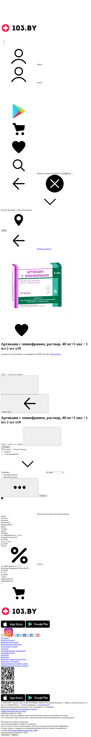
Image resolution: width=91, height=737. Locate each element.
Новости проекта (8, 640)
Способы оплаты (8, 653)
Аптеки (9, 42)
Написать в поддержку (10, 661)
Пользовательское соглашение (13, 651)
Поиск (8, 40)
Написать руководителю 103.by (13, 659)
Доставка (4, 649)
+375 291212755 (43, 705)
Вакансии (5, 655)
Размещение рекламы (9, 642)
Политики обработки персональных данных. (19, 709)
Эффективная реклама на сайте (13, 711)
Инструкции (11, 44)
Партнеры (5, 657)
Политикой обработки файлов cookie (23, 730)
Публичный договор (9, 647)
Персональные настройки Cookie (14, 664)
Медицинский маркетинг (11, 644)
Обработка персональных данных (14, 666)
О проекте (5, 638)
